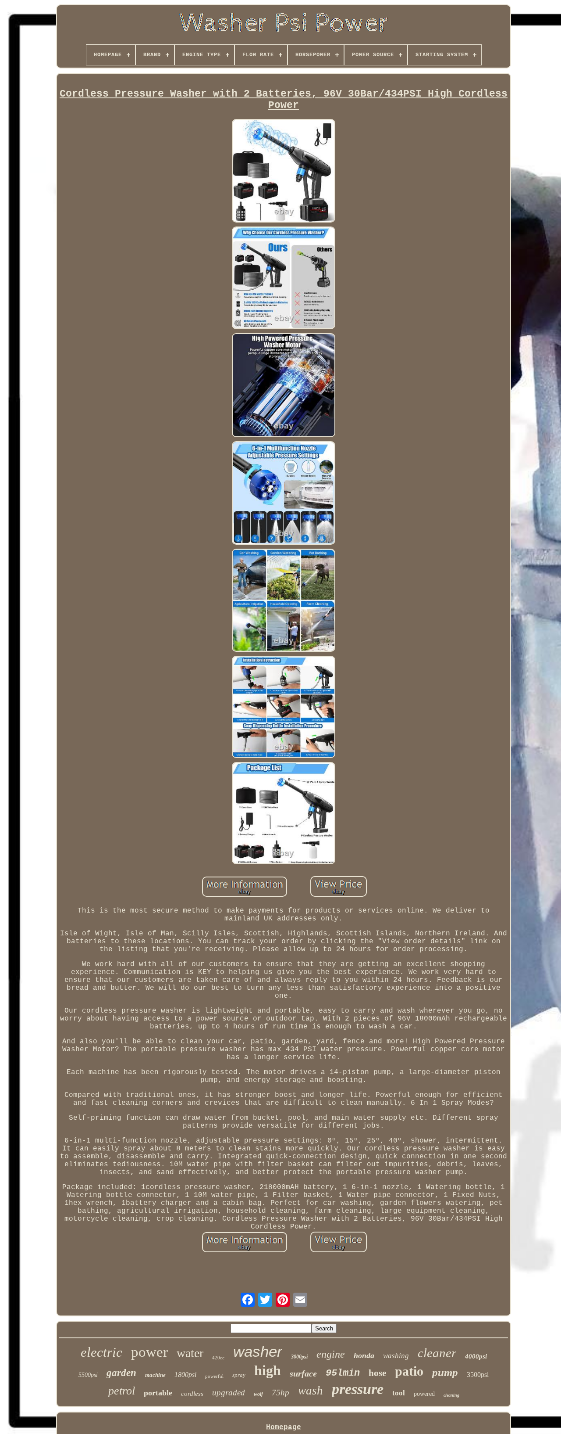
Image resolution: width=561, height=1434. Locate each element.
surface (303, 1373)
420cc (218, 1357)
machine (155, 1375)
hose (377, 1373)
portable (158, 1392)
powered (424, 1394)
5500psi (88, 1375)
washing (396, 1355)
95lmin (343, 1373)
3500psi (478, 1374)
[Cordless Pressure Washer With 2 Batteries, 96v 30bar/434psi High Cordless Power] (283, 172)
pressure (357, 1389)
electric (101, 1352)
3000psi (299, 1357)
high (267, 1370)
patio (409, 1371)
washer (257, 1351)
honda (364, 1355)
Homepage (283, 1427)
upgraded (228, 1392)
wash (310, 1390)
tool (398, 1393)
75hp (280, 1392)
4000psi (476, 1356)
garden (121, 1372)
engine (330, 1354)
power (149, 1352)
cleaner (437, 1353)
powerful (214, 1376)
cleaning (451, 1395)
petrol (121, 1390)
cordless (192, 1393)
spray (238, 1375)
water (190, 1353)
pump (445, 1372)
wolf (258, 1394)
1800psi (185, 1374)
